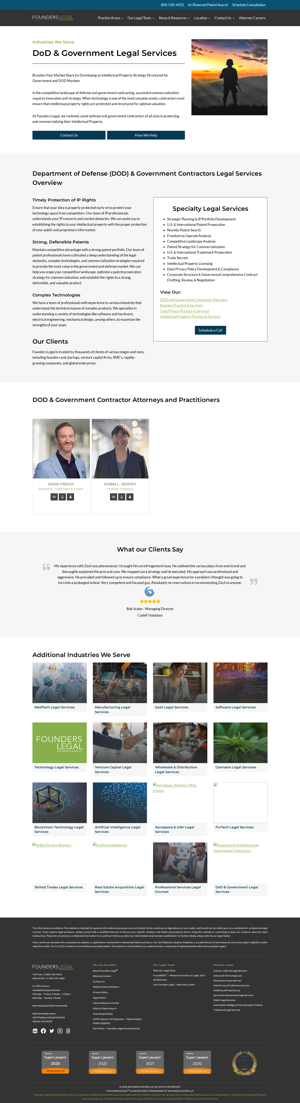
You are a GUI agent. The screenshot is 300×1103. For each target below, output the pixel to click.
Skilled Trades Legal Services (58, 887)
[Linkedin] (35, 1031)
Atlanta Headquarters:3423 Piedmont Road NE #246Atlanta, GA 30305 (48, 1017)
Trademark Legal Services (226, 1009)
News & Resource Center (106, 1002)
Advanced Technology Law (227, 975)
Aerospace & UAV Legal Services (174, 829)
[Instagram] (60, 1031)
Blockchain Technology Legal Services (59, 829)
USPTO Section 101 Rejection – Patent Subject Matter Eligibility (117, 1021)
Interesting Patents (103, 1013)
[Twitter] (51, 1031)
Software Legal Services (236, 707)
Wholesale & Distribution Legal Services (176, 769)
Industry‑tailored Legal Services (230, 970)
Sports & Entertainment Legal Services (233, 995)
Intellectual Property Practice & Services (190, 316)
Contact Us (99, 981)
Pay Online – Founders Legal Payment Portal (116, 1028)
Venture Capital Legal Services (113, 769)
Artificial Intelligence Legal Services (118, 829)
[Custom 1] (68, 1031)
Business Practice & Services (181, 305)
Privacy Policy (100, 992)
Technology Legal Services (56, 767)
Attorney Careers (252, 18)
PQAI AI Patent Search (105, 1008)
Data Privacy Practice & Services (184, 311)
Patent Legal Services (224, 1000)
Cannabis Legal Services (236, 767)
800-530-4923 (172, 5)
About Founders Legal (105, 970)
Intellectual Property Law (226, 990)
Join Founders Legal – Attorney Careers (174, 984)
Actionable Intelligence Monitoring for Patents (238, 1004)
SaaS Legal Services (171, 707)
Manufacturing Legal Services (112, 709)
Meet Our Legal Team (164, 970)
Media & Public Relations (106, 986)
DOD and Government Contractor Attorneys (193, 300)
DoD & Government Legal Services (237, 889)
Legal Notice (99, 997)
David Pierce (61, 484)
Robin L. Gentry (120, 484)
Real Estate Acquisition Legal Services (119, 889)
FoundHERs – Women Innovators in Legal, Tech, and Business (179, 977)
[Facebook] (43, 1031)
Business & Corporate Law (227, 980)
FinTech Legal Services (235, 827)
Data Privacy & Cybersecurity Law (231, 985)
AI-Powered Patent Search (208, 5)
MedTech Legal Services (54, 707)
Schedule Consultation (249, 5)
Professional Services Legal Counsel (178, 889)
